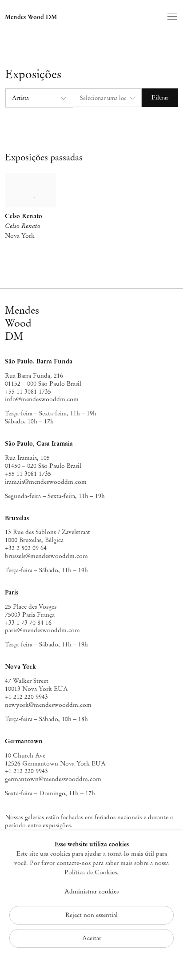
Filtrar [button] (159, 97)
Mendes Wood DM (31, 17)
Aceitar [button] (91, 938)
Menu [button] (171, 17)
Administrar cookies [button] (91, 891)
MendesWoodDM (22, 323)
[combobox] (39, 98)
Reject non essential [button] (91, 915)
